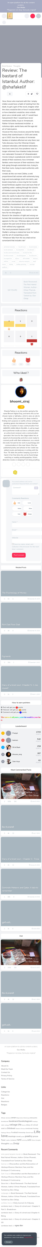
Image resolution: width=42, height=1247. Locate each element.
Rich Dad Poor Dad (11, 624)
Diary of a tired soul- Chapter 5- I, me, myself (20, 687)
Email (14, 530)
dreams (18, 1128)
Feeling (35, 1128)
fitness (9, 1132)
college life (15, 1124)
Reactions (5, 1095)
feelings (3, 1132)
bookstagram (21, 256)
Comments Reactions (20, 498)
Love (29, 503)
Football (14, 1132)
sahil (29, 1140)
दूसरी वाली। (6, 922)
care (2, 1125)
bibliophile (33, 1118)
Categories (5, 1092)
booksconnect (8, 256)
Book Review (7, 66)
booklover (5, 1121)
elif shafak (26, 258)
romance (13, 1140)
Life (37, 1132)
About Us (4, 1066)
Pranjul (15, 733)
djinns (17, 258)
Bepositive (20, 1118)
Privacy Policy (6, 1075)
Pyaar (3, 1140)
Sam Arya (16, 761)
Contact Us (5, 1072)
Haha (19, 508)
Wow (30, 508)
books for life (27, 253)
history (35, 258)
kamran (15, 740)
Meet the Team (7, 1069)
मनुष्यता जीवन (19, 1226)
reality (8, 1140)
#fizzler (3, 1118)
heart (31, 1132)
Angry (30, 514)
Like (19, 503)
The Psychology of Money (14, 592)
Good (28, 1132)
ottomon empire (24, 261)
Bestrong (26, 1118)
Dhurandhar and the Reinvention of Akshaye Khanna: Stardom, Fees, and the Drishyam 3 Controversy (19, 1167)
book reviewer (8, 250)
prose (35, 1136)
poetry (28, 1136)
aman (13, 1117)
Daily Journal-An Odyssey (23, 1203)
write (11, 1144)
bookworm (33, 256)
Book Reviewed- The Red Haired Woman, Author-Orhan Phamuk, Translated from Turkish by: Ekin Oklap (30, 290)
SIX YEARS (12, 290)
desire (24, 1125)
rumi (19, 1139)
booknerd (31, 250)
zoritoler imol (6, 1206)
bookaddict (20, 250)
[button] (4, 16)
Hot (2, 1098)
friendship (21, 1132)
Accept (8, 1242)
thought (38, 1140)
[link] (37, 94)
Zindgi (16, 1143)
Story (33, 1140)
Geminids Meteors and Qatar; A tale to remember (20, 889)
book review (33, 247)
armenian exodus (9, 247)
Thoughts (16, 66)
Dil (6, 1128)
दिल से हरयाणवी (8, 827)
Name (15, 522)
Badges (4, 1105)
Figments (6, 656)
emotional (28, 1128)
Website (15, 538)
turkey (11, 264)
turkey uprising (21, 264)
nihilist (6, 261)
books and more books (11, 253)
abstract (8, 1118)
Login (38, 16)
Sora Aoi (4, 1183)
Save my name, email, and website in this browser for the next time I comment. (25, 546)
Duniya (23, 1128)
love (4, 1136)
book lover (22, 247)
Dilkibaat (11, 1128)
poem (22, 1136)
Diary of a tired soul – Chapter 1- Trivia (20, 859)
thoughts (5, 1143)
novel (13, 261)
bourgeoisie (8, 258)
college (7, 1125)
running (24, 1140)
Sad (19, 514)
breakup (35, 1121)
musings (12, 1136)
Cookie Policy (28, 1237)
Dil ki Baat (16, 747)
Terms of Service (7, 1079)
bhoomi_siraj (19, 401)
